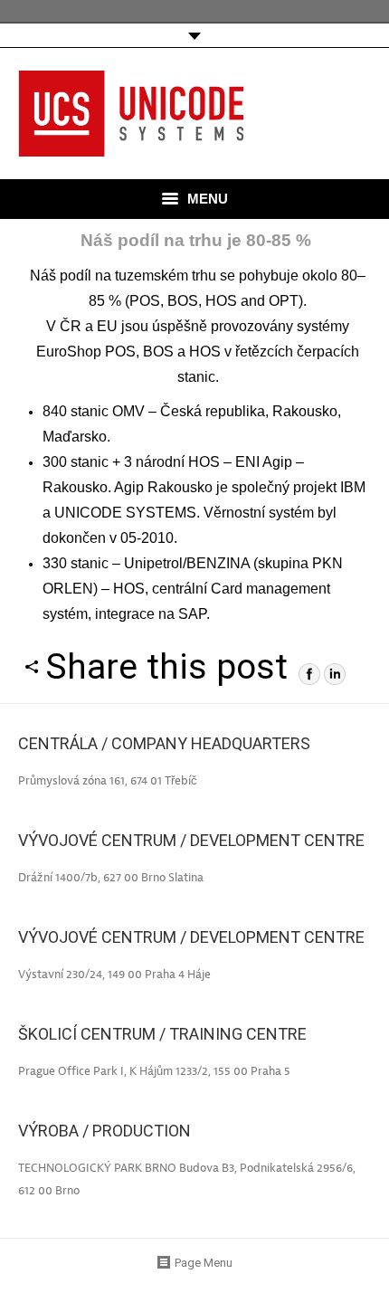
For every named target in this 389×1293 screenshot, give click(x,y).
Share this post (166, 667)
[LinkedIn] (335, 674)
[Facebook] (309, 674)
